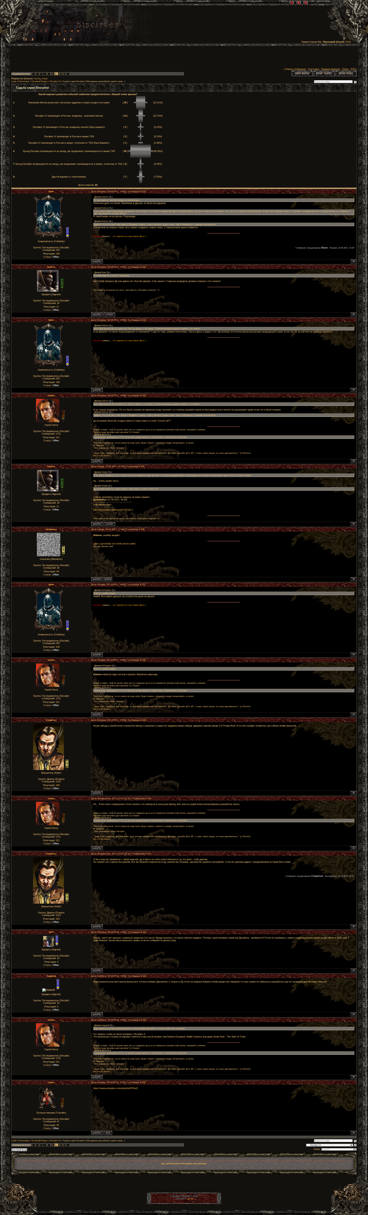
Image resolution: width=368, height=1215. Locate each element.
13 (63, 74)
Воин (51, 191)
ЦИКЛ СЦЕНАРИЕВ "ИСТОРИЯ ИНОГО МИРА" (114, 544)
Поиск (345, 69)
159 (144, 720)
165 (144, 1082)
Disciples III (55, 81)
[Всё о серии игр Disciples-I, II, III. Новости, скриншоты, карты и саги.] (97, 25)
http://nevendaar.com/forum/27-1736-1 (113, 510)
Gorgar (51, 395)
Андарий (51, 976)
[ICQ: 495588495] (108, 1133)
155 (142, 466)
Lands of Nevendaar (20, 81)
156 (142, 529)
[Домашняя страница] (108, 579)
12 (59, 74)
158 (144, 660)
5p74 (51, 932)
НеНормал (51, 529)
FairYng (37, 79)
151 (144, 191)
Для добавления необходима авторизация (184, 1163)
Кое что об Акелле (101, 456)
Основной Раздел (39, 81)
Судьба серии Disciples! (74, 81)
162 (145, 932)
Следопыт (51, 720)
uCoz (190, 1198)
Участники (313, 69)
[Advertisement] (184, 57)
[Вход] (305, 3)
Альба (44, 79)
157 (144, 584)
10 (52, 74)
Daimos (51, 267)
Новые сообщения (296, 69)
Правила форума (330, 69)
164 (145, 1020)
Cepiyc (51, 1082)
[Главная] (291, 3)
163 (145, 976)
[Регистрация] (298, 3)
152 (144, 267)
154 (144, 395)
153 (144, 320)
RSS (348, 41)
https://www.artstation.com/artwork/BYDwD (115, 1088)
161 (149, 853)
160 (149, 798)
